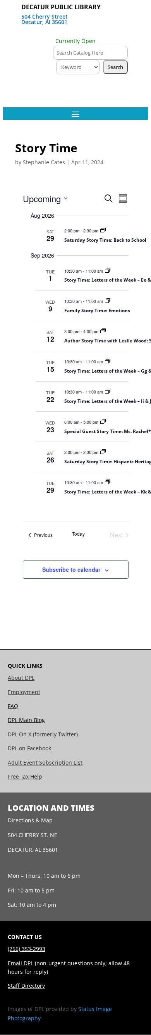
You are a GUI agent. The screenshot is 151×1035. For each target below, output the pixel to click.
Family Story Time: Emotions (97, 310)
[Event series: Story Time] (103, 230)
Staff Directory (26, 985)
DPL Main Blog (26, 720)
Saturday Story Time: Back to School (105, 240)
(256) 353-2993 (26, 948)
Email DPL (20, 963)
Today (78, 534)
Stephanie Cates (44, 162)
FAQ (13, 706)
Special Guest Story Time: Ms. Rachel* (107, 431)
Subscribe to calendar (71, 569)
